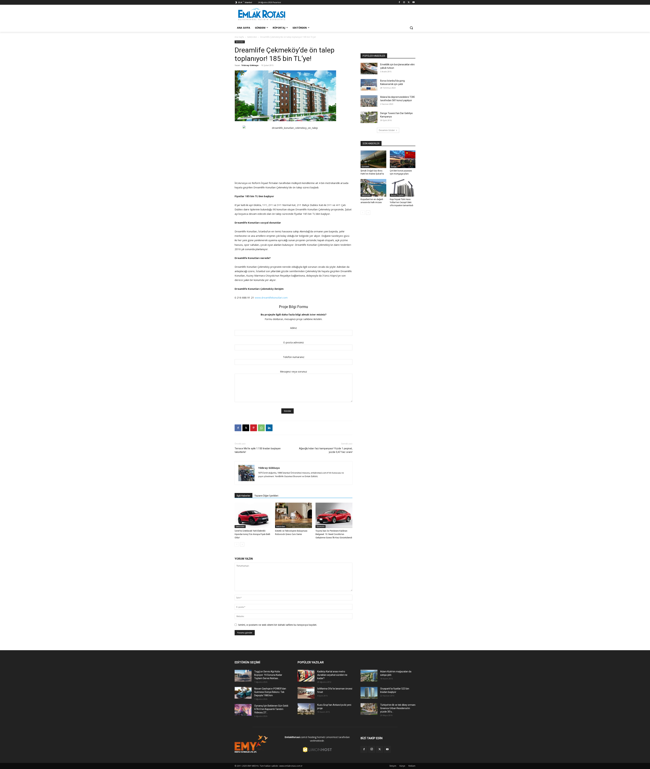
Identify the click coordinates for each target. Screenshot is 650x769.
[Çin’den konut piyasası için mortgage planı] (403, 159)
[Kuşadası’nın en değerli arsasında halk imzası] (373, 188)
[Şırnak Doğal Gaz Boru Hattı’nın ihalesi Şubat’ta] (373, 159)
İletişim (392, 765)
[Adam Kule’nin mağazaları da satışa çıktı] (369, 676)
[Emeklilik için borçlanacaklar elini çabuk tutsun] (369, 68)
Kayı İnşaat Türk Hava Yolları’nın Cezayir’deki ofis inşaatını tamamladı (401, 202)
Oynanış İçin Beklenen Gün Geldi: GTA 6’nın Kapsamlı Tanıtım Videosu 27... (271, 709)
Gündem (365, 166)
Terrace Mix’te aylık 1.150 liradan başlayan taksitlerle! (258, 450)
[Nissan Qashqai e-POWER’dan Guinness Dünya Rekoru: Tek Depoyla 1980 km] (243, 693)
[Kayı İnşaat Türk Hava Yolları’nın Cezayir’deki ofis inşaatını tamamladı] (403, 188)
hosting (312, 737)
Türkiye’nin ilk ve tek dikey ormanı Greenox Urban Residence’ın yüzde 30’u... (397, 708)
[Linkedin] (269, 427)
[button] (411, 28)
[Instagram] (404, 2)
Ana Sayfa (239, 37)
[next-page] (242, 544)
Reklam (411, 765)
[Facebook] (399, 2)
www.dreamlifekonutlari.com (271, 297)
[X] (409, 2)
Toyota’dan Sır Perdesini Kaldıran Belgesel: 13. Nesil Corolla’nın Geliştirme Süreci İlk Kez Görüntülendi (334, 534)
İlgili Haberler (243, 495)
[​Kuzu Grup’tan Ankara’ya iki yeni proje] (306, 709)
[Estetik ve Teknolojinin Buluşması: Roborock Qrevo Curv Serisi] (293, 515)
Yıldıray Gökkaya (249, 65)
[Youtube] (413, 2)
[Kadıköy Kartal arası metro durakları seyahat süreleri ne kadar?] (306, 676)
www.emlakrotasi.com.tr (290, 765)
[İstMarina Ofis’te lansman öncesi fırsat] (306, 693)
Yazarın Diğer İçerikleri (266, 495)
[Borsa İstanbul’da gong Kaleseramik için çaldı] (369, 85)
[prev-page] (237, 544)
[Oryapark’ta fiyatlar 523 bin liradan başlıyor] (369, 693)
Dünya (393, 166)
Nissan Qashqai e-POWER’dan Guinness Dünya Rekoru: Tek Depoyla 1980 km (270, 692)
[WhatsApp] (261, 427)
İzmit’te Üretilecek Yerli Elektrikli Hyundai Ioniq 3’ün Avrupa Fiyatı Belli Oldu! (252, 534)
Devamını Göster (387, 130)
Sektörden (252, 37)
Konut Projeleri (397, 195)
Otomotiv (320, 526)
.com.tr (296, 737)
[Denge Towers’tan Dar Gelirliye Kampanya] (369, 117)
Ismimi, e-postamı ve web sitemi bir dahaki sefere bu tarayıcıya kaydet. (277, 624)
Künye (402, 765)
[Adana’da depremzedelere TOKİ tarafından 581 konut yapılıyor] (369, 101)
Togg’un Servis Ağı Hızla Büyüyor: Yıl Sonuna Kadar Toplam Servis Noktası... (268, 675)
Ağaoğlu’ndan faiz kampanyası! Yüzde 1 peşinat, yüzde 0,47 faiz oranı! (325, 450)
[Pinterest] (253, 427)
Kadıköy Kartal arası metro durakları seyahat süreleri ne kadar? (332, 675)
